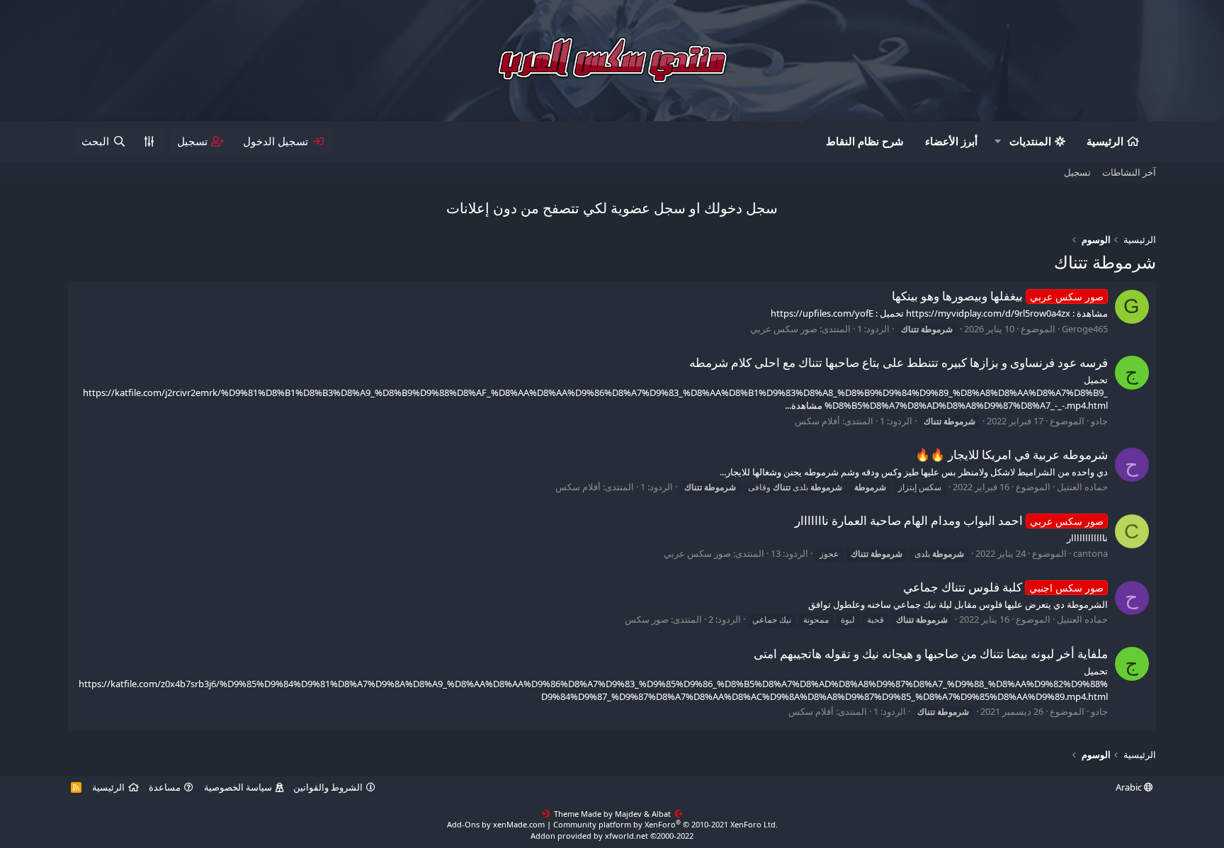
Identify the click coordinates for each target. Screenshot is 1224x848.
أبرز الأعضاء (951, 141)
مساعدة (165, 787)
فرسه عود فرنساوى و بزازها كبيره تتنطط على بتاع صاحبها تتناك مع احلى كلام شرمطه (898, 362)
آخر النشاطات (1129, 172)
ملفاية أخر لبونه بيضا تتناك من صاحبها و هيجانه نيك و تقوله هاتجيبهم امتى (931, 653)
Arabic (1130, 787)
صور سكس (647, 619)
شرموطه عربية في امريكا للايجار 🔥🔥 (1011, 454)
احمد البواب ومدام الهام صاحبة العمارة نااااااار (949, 520)
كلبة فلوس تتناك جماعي (1003, 587)
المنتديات (1030, 141)
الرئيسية (1105, 141)
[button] (998, 141)
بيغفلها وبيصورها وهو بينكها (998, 296)
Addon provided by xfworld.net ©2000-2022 (612, 835)
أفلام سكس (817, 420)
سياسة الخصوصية (238, 787)
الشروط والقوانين (328, 787)
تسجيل (1077, 172)
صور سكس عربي (783, 328)
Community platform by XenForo (665, 824)
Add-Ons (463, 824)
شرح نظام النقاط (865, 141)
